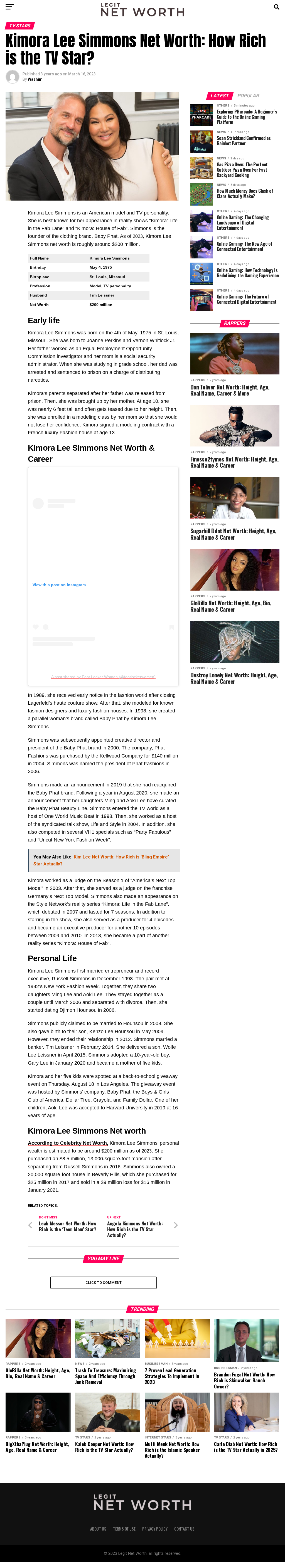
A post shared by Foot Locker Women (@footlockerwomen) (103, 677)
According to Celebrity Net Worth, (68, 1143)
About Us (98, 1529)
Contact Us (184, 1529)
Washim (35, 79)
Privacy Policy (155, 1529)
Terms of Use (124, 1529)
